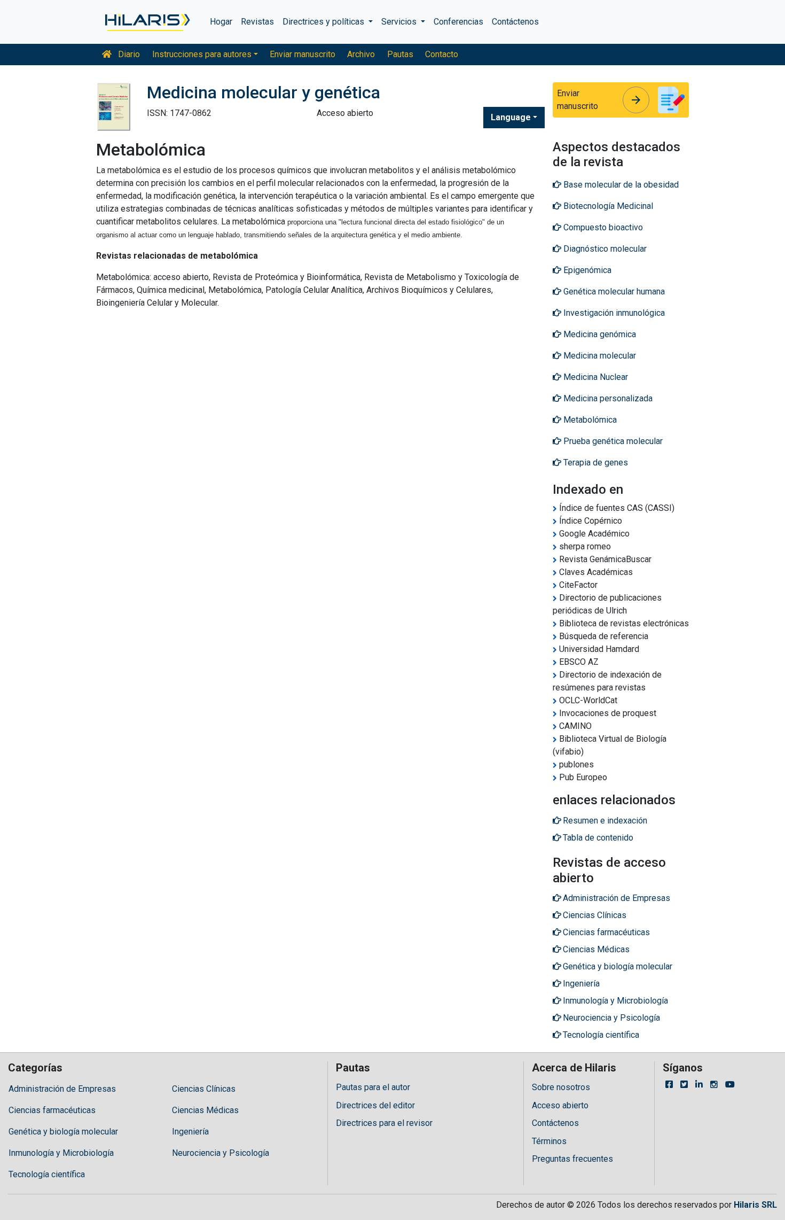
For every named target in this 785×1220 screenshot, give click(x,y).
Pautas (400, 54)
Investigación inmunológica (613, 313)
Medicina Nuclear (594, 377)
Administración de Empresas (62, 1089)
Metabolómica (589, 420)
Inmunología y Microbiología (61, 1153)
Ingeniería (190, 1131)
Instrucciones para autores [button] (202, 54)
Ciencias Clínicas (204, 1089)
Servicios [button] (400, 22)
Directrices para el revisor (384, 1123)
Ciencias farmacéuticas (52, 1110)
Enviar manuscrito (302, 54)
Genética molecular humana (613, 291)
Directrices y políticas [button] (324, 22)
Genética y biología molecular (63, 1131)
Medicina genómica (598, 334)
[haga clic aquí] (146, 22)
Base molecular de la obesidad (620, 185)
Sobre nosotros (561, 1087)
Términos (549, 1141)
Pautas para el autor (373, 1087)
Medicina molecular (598, 356)
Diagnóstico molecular (604, 249)
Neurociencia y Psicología (220, 1153)
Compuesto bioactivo (602, 227)
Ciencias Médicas (205, 1110)
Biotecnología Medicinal (607, 206)
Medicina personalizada (607, 398)
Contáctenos (515, 22)
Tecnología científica (47, 1174)
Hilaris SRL (755, 1205)
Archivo (361, 54)
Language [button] (511, 117)
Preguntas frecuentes (572, 1159)
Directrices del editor (375, 1105)
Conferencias (458, 22)
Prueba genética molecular (612, 441)
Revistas (257, 22)
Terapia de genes (594, 462)
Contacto (441, 54)
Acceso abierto (560, 1105)
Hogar (221, 22)
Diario (128, 54)
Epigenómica (586, 270)
